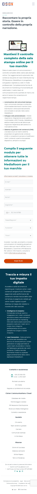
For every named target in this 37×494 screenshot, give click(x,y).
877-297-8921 (28, 469)
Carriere (18, 429)
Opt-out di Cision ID (29, 481)
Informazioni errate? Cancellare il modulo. (18, 176)
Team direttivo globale (18, 426)
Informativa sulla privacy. (17, 253)
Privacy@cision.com (23, 467)
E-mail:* (7, 182)
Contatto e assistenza (18, 412)
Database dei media (18, 398)
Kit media (18, 385)
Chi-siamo (18, 422)
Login (14, 489)
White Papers (18, 454)
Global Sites (23, 489)
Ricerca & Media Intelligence (18, 409)
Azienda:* (8, 189)
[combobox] (7, 212)
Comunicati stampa (18, 433)
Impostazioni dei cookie (24, 483)
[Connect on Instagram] (22, 471)
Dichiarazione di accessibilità (11, 481)
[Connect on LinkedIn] (17, 471)
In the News (19, 436)
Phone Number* (10, 212)
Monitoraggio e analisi (18, 402)
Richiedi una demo (18, 381)
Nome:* (7, 197)
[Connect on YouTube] (19, 471)
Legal (21, 481)
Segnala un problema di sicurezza (18, 388)
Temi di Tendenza (18, 458)
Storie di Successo (18, 447)
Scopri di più (18, 261)
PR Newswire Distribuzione (18, 405)
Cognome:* (9, 205)
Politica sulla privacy (12, 483)
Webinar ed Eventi (18, 451)
